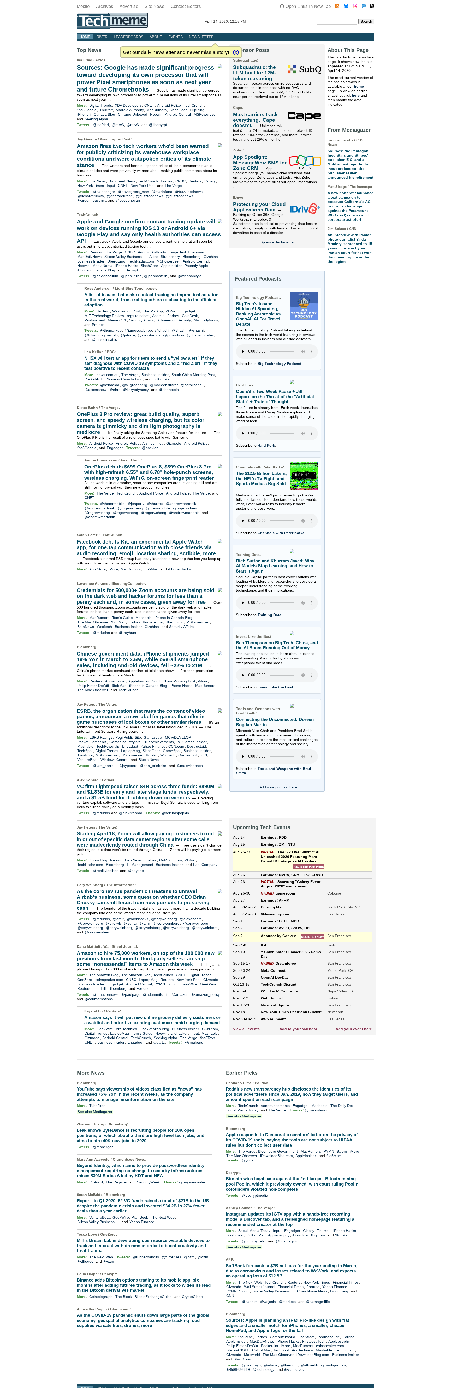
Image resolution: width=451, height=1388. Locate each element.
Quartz (159, 1042)
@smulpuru (193, 1042)
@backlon (150, 448)
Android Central (178, 114)
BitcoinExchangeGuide (153, 1297)
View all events (246, 1029)
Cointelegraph (100, 1297)
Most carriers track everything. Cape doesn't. (255, 120)
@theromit (289, 1365)
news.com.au (107, 375)
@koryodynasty (136, 390)
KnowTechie (153, 622)
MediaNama (102, 266)
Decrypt (131, 270)
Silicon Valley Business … (125, 256)
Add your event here (354, 1029)
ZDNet (171, 311)
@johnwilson (173, 335)
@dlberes (85, 1261)
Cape (237, 107)
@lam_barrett (104, 766)
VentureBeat (95, 320)
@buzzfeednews (189, 191)
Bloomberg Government (278, 1151)
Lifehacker (179, 1033)
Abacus (158, 316)
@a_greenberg (134, 385)
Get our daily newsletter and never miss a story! (176, 52)
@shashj (162, 330)
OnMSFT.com (170, 860)
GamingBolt (188, 755)
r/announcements (275, 1106)
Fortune (143, 988)
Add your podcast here (278, 787)
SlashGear (178, 110)
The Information (120, 885)
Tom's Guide (122, 618)
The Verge (173, 185)
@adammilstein (156, 994)
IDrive (238, 197)
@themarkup (111, 330)
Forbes (167, 181)
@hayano (136, 870)
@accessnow (95, 390)
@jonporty (135, 504)
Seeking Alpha (96, 119)
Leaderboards (128, 37)
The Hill (99, 988)
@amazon (179, 994)
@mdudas (101, 632)
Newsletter (201, 37)
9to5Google (87, 110)
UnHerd (103, 311)
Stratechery (170, 256)
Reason (95, 252)
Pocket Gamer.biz (91, 742)
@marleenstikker (164, 385)
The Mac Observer (92, 622)
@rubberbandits (145, 1257)
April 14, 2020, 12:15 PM (225, 21)
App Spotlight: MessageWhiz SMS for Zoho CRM (260, 162)
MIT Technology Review (104, 316)
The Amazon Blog (103, 975)
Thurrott (106, 110)
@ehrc (114, 390)
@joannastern (155, 276)
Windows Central (114, 760)
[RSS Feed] (337, 7)
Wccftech (104, 626)
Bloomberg (192, 256)
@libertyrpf (158, 125)
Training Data (269, 615)
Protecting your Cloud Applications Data (259, 206)
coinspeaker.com (109, 980)
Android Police (169, 105)
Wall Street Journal (120, 946)
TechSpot (85, 751)
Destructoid (196, 746)
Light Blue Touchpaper (135, 288)
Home (84, 37)
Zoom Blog (98, 860)
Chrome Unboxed (132, 114)
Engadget (187, 311)
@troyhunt (127, 632)
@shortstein (169, 390)
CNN (230, 1296)
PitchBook (140, 1217)
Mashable (143, 618)
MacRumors (156, 110)
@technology (263, 1369)
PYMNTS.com (166, 984)
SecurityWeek (148, 1182)
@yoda (248, 1160)
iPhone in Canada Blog (96, 114)
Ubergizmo (116, 261)
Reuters (194, 181)
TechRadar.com (141, 261)
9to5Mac (151, 569)
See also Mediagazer (95, 1112)
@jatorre (128, 335)
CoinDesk (190, 316)
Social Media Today (242, 1110)
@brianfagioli (286, 1241)
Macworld (252, 1355)
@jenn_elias (131, 276)
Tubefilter (97, 1106)
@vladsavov (294, 1369)
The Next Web (163, 1217)
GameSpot (172, 751)
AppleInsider (171, 266)
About (156, 37)
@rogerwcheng (130, 508)
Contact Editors (186, 6)
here (356, 95)
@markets (287, 1302)
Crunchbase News (129, 1159)
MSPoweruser (205, 114)
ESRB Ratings (100, 737)
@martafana (162, 191)
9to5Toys (207, 1038)
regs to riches (138, 316)
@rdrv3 (118, 125)
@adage (270, 1365)
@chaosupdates (200, 335)
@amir (118, 919)
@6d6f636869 (238, 1369)
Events (175, 37)
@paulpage (130, 994)
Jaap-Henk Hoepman (186, 252)
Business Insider (90, 261)
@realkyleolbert (106, 870)
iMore (113, 569)
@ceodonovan (128, 200)
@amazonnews (105, 994)
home (359, 86)
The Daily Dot (341, 1106)
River (102, 37)
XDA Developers (128, 105)
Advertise (129, 6)
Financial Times (346, 1282)
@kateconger (104, 191)
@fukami (92, 335)
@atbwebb (309, 1365)
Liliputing (197, 110)
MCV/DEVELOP (178, 737)
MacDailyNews (89, 256)
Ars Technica (152, 443)
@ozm (189, 1257)
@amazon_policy (205, 994)
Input (111, 185)
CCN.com (176, 746)
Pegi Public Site (128, 737)
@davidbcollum (105, 276)
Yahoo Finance (153, 746)
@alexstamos (149, 335)
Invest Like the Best (275, 687)
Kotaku (151, 755)
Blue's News (149, 760)
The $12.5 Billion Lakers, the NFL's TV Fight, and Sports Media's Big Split (261, 478)
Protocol (98, 325)
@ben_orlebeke (153, 766)
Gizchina (211, 256)
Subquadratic (245, 60)
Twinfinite (85, 755)
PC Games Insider (191, 742)
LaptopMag (130, 751)
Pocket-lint (93, 379)
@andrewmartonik (181, 504)
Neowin (156, 114)
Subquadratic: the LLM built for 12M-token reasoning (254, 72)
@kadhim (250, 1302)
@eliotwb (113, 923)
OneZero (84, 980)
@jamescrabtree (138, 330)
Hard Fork (266, 445)
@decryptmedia (255, 1195)
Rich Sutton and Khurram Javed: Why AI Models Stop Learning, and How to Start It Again (275, 566)
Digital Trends (100, 105)
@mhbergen (103, 1147)
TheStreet (306, 1337)
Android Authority (130, 110)
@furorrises (171, 1257)
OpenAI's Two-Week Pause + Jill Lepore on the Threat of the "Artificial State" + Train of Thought (275, 396)
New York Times (90, 185)
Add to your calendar (298, 1029)
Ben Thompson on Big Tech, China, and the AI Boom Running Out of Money (277, 645)
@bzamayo (251, 1365)
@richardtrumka (90, 196)
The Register (116, 1182)
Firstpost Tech (313, 1341)
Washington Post (115, 139)
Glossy (308, 1231)
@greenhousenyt (91, 200)
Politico (261, 1083)
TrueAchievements (158, 742)
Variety (210, 181)
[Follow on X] (372, 7)
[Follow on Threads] (355, 7)
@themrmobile (112, 504)
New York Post (142, 185)
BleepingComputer (128, 583)
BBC (111, 352)
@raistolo (110, 335)
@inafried (101, 125)
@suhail (130, 923)
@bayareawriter (192, 1182)
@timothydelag (254, 1241)
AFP (229, 1259)
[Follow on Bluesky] (346, 7)
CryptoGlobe (192, 1297)
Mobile (83, 6)
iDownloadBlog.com (276, 1156)
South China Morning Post (193, 375)
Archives (104, 6)
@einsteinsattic (104, 339)
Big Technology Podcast (279, 363)
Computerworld (282, 1337)
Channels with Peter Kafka (281, 533)
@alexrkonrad (130, 813)
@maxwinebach (189, 766)
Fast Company (205, 864)
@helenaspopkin (175, 813)
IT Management (140, 864)
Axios (100, 60)
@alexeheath (191, 919)
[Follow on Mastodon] (364, 7)
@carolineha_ (192, 385)
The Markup (153, 311)
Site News (154, 6)
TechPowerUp (107, 746)
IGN (203, 755)
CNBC (180, 181)
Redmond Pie (328, 1337)
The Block (123, 1297)
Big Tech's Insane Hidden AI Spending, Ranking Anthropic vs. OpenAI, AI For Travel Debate (259, 314)
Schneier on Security (174, 320)
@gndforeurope (120, 196)
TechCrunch (194, 105)
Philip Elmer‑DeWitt (93, 685)
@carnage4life (318, 1302)
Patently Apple (196, 266)
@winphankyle (189, 276)
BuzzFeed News (122, 181)
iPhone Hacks (126, 266)
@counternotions (99, 999)
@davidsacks (137, 919)
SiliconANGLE (237, 1350)
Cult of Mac (162, 379)
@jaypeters (127, 766)
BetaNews (85, 626)
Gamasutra (153, 737)
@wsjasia (268, 1302)
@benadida (109, 385)
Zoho (237, 150)
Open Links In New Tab (308, 6)
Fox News (97, 181)
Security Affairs (141, 320)
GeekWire (189, 984)
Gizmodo (173, 443)
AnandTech (130, 460)
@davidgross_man (133, 191)
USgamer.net (132, 755)
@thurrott (155, 504)
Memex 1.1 (117, 320)
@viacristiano (316, 1110)
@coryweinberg (164, 919)
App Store (97, 569)
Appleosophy (278, 1235)
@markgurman (333, 1365)
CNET (149, 105)
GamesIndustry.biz (124, 742)
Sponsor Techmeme (277, 242)
